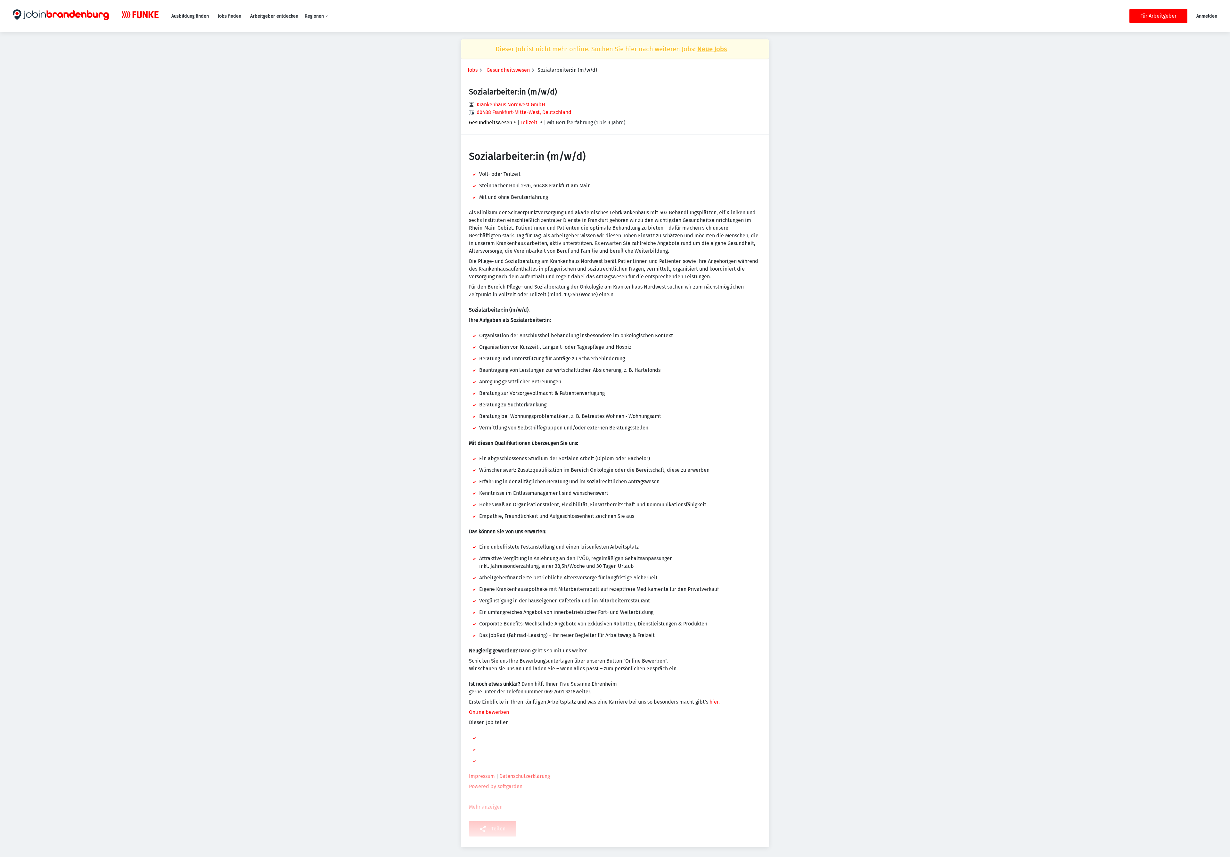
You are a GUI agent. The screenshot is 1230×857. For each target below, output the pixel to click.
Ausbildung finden (190, 16)
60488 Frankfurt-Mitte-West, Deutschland (524, 112)
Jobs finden (229, 16)
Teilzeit (529, 123)
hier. (714, 702)
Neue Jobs (712, 49)
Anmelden (1206, 16)
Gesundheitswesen (508, 70)
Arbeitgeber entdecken (274, 16)
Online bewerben (489, 712)
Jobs (473, 70)
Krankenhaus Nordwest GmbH (511, 105)
